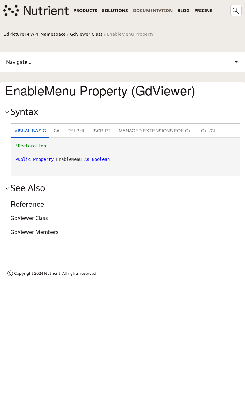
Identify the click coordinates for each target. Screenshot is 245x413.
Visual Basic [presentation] (30, 130)
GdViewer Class (86, 34)
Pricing (203, 10)
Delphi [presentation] (75, 130)
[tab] (30, 131)
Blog (183, 10)
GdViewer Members (35, 232)
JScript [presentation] (101, 130)
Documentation (153, 10)
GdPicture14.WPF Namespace (34, 34)
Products (85, 10)
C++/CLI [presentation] (209, 130)
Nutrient (52, 273)
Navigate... (18, 61)
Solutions (115, 10)
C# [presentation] (56, 130)
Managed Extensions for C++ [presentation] (156, 130)
